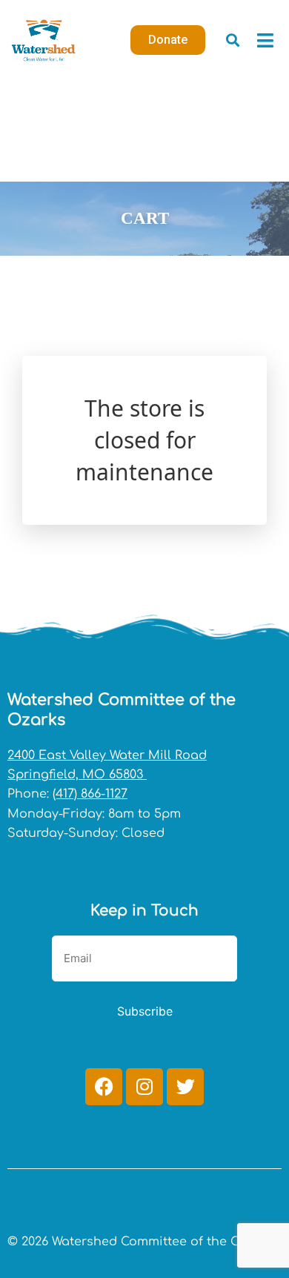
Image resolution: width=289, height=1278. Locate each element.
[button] (232, 40)
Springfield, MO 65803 (77, 774)
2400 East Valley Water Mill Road (107, 755)
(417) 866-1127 (90, 794)
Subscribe (145, 1011)
